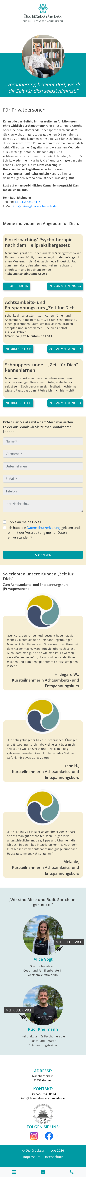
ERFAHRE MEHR (16, 286)
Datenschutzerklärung (44, 527)
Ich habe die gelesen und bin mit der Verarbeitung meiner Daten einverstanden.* (44, 532)
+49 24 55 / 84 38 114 (27, 202)
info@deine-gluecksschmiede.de (35, 206)
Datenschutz (53, 1157)
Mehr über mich (69, 942)
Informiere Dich (18, 349)
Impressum (31, 1157)
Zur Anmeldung (63, 286)
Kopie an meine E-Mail (24, 522)
